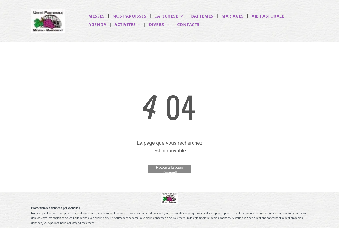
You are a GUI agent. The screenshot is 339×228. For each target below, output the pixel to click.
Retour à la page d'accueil (169, 169)
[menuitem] (97, 16)
